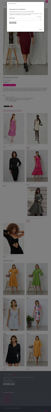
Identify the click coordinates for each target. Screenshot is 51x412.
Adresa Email (25, 17)
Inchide (40, 29)
